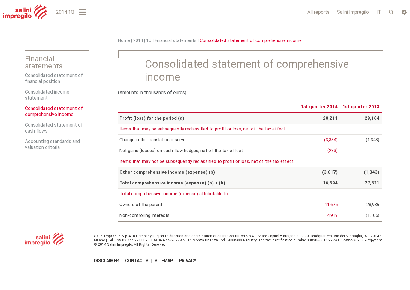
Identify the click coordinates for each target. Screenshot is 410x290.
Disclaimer (106, 261)
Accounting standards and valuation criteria (52, 144)
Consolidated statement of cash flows (54, 128)
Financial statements (176, 40)
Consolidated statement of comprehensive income (54, 111)
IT (378, 12)
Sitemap (164, 261)
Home (124, 40)
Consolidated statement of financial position (54, 78)
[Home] (25, 12)
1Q (149, 40)
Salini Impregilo (353, 12)
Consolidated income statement (47, 95)
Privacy (187, 261)
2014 (138, 40)
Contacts (136, 261)
